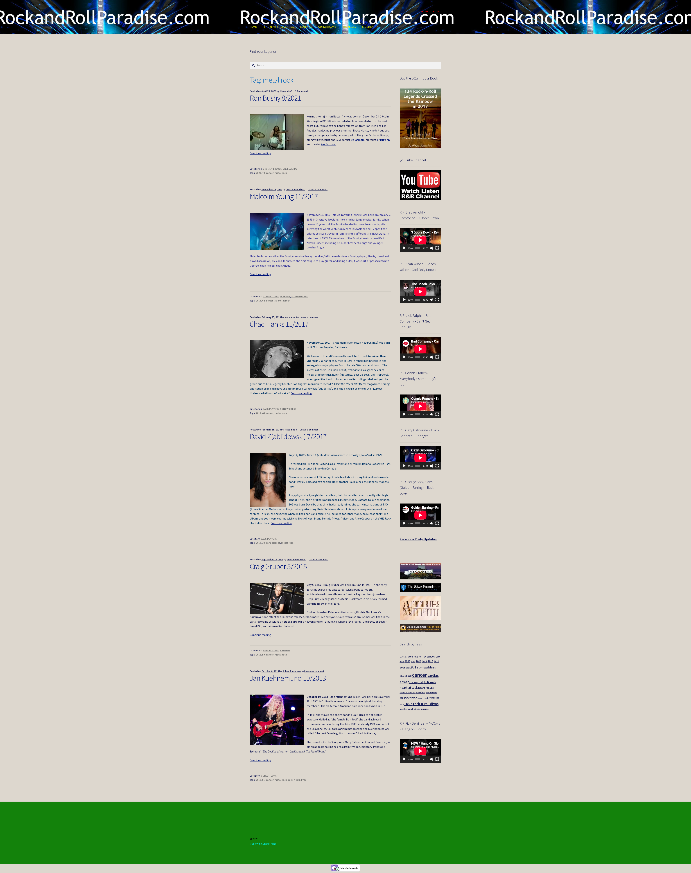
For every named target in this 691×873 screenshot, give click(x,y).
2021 (258, 172)
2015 (258, 654)
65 (401, 657)
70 (415, 656)
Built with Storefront (263, 843)
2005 (433, 656)
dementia (271, 300)
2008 (402, 661)
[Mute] (431, 248)
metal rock (281, 172)
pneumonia (431, 692)
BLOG (436, 11)
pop (401, 698)
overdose (420, 692)
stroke (417, 709)
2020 (426, 668)
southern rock (406, 709)
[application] (420, 240)
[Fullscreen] (437, 248)
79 (263, 172)
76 (425, 656)
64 (263, 300)
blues (432, 667)
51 (263, 779)
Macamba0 (286, 91)
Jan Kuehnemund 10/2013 (288, 678)
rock (408, 703)
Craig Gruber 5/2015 (278, 566)
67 (406, 656)
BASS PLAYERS (271, 409)
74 (422, 657)
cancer (270, 172)
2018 (421, 667)
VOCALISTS (349, 26)
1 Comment (301, 91)
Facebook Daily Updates (418, 539)
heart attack (409, 688)
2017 (258, 300)
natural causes (407, 692)
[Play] (404, 248)
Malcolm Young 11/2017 (284, 196)
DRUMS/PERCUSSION (274, 168)
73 (420, 657)
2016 (408, 668)
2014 (436, 661)
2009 (407, 661)
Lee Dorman (328, 144)
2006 (438, 656)
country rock (416, 682)
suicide (425, 709)
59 (263, 654)
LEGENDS (306, 26)
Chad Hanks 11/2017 (279, 324)
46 (263, 413)
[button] (277, 132)
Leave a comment (318, 189)
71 (417, 657)
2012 (424, 661)
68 (409, 657)
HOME (254, 26)
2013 (258, 779)
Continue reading (260, 153)
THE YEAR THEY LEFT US (279, 26)
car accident (273, 542)
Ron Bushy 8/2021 (275, 98)
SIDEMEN (368, 26)
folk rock (430, 682)
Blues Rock (406, 675)
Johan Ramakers (295, 189)
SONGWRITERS (299, 296)
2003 (429, 657)
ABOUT (424, 11)
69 (411, 656)
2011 (418, 661)
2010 (413, 661)
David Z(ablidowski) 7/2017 (288, 436)
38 (263, 542)
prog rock (422, 698)
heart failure (426, 688)
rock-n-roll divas (297, 779)
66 (403, 656)
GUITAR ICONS (327, 26)
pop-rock (410, 697)
